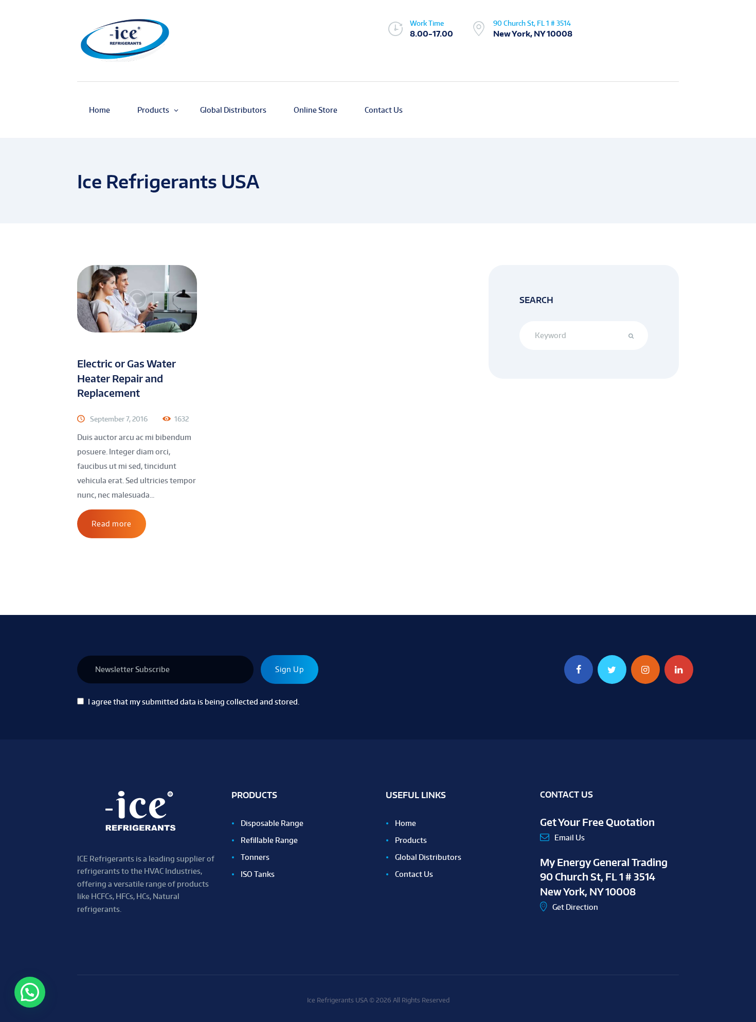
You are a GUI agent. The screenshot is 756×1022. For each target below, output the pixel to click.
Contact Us (414, 874)
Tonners (255, 857)
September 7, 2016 (119, 419)
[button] (29, 992)
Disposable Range (272, 823)
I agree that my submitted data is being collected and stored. (193, 701)
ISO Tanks (258, 874)
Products (411, 840)
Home (405, 823)
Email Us (569, 837)
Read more (112, 523)
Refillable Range (269, 840)
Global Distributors (428, 857)
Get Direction (575, 907)
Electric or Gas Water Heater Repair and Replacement (126, 378)
